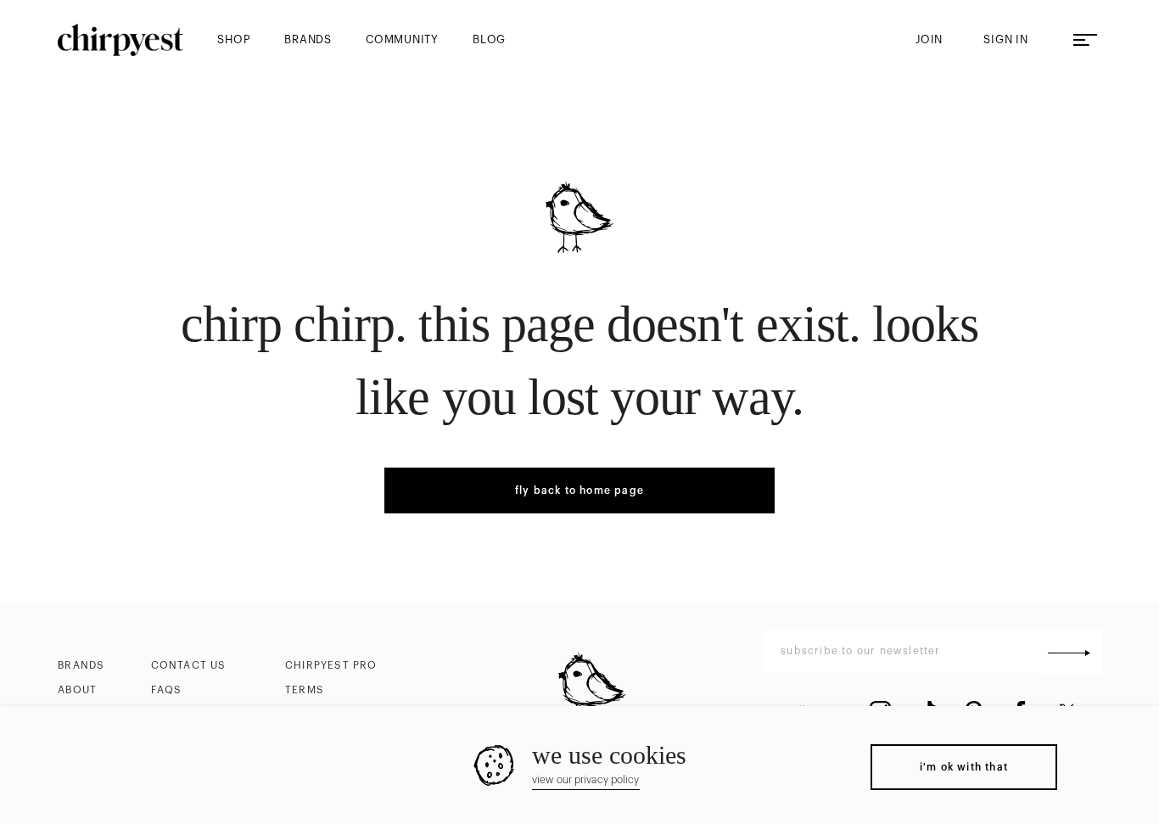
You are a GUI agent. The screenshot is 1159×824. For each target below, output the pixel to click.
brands (308, 39)
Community (402, 39)
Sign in (1005, 39)
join (929, 39)
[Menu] (1085, 40)
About (77, 690)
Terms (304, 690)
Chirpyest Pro (331, 665)
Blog (489, 39)
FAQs (166, 690)
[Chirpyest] (120, 40)
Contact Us (189, 665)
